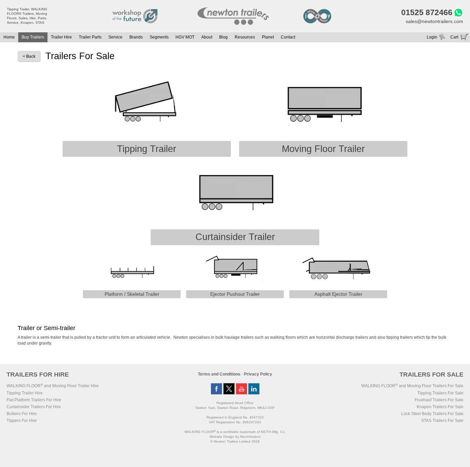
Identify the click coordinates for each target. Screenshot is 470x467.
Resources (245, 37)
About (206, 37)
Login (432, 37)
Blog (223, 37)
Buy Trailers (33, 37)
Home (9, 37)
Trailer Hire (61, 37)
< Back (29, 56)
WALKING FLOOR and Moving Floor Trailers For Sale (412, 385)
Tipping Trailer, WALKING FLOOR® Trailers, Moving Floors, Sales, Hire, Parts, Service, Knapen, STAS (27, 15)
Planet (268, 37)
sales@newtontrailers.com (434, 21)
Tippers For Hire (22, 420)
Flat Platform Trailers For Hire (34, 400)
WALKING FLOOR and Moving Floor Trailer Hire (53, 385)
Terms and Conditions (219, 374)
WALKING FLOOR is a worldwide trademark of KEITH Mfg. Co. (235, 432)
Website (222, 436)
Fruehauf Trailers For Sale (439, 400)
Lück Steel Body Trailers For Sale (432, 413)
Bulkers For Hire (22, 413)
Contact (288, 37)
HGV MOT (184, 37)
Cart (454, 37)
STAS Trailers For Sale (442, 420)
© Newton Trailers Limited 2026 (235, 441)
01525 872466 (426, 12)
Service (115, 37)
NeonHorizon (250, 436)
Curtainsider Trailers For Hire (34, 406)
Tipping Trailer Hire (25, 393)
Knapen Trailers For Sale (440, 406)
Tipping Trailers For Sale (440, 393)
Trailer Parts (90, 37)
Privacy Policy (258, 374)
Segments (159, 37)
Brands (136, 37)
